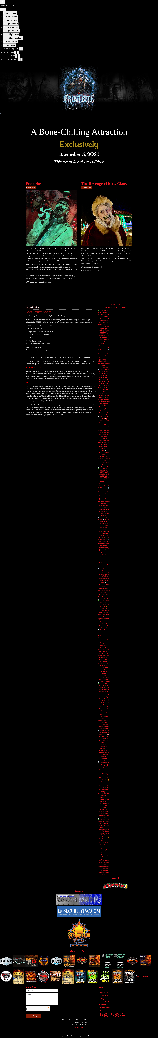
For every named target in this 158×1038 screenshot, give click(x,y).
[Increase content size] (22, 49)
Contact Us (104, 1001)
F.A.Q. (101, 998)
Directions (103, 996)
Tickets (102, 990)
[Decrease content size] (20, 49)
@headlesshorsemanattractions (115, 307)
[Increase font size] (18, 52)
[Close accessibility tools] (4, 9)
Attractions (104, 993)
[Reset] (1, 9)
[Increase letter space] (21, 59)
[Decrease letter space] (19, 59)
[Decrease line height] (16, 56)
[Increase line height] (19, 56)
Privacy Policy (105, 1007)
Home (101, 987)
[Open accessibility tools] (2, 2)
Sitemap (102, 1004)
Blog (101, 1010)
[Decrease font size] (15, 52)
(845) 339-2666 (79, 1027)
